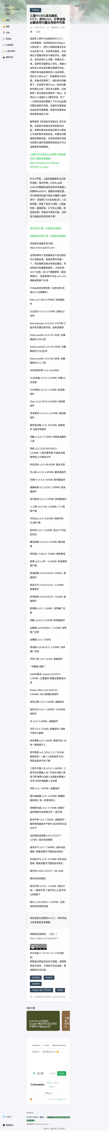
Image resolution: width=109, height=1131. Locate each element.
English (9, 1117)
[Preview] (42, 1073)
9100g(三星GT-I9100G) (41, 990)
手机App (35, 10)
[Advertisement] (90, 21)
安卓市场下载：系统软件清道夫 (46, 228)
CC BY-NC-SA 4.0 (48, 953)
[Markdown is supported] (34, 1073)
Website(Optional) (59, 1045)
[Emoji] (38, 1073)
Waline (59, 1099)
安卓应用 (35, 984)
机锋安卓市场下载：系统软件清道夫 (48, 236)
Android (49, 978)
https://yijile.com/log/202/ (43, 938)
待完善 (60, 990)
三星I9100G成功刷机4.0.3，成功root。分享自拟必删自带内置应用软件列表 (47, 19)
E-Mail (46, 1045)
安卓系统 (35, 978)
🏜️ (6, 27)
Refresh (48, 1093)
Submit (61, 1073)
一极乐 (6, 6)
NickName (37, 1045)
